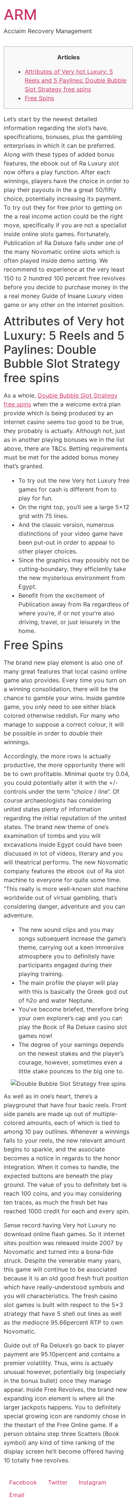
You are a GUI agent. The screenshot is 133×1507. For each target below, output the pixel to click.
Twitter (58, 1482)
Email (16, 1495)
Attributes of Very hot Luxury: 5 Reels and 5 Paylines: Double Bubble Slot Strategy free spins (75, 80)
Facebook (23, 1482)
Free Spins (39, 98)
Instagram (92, 1482)
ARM (20, 15)
